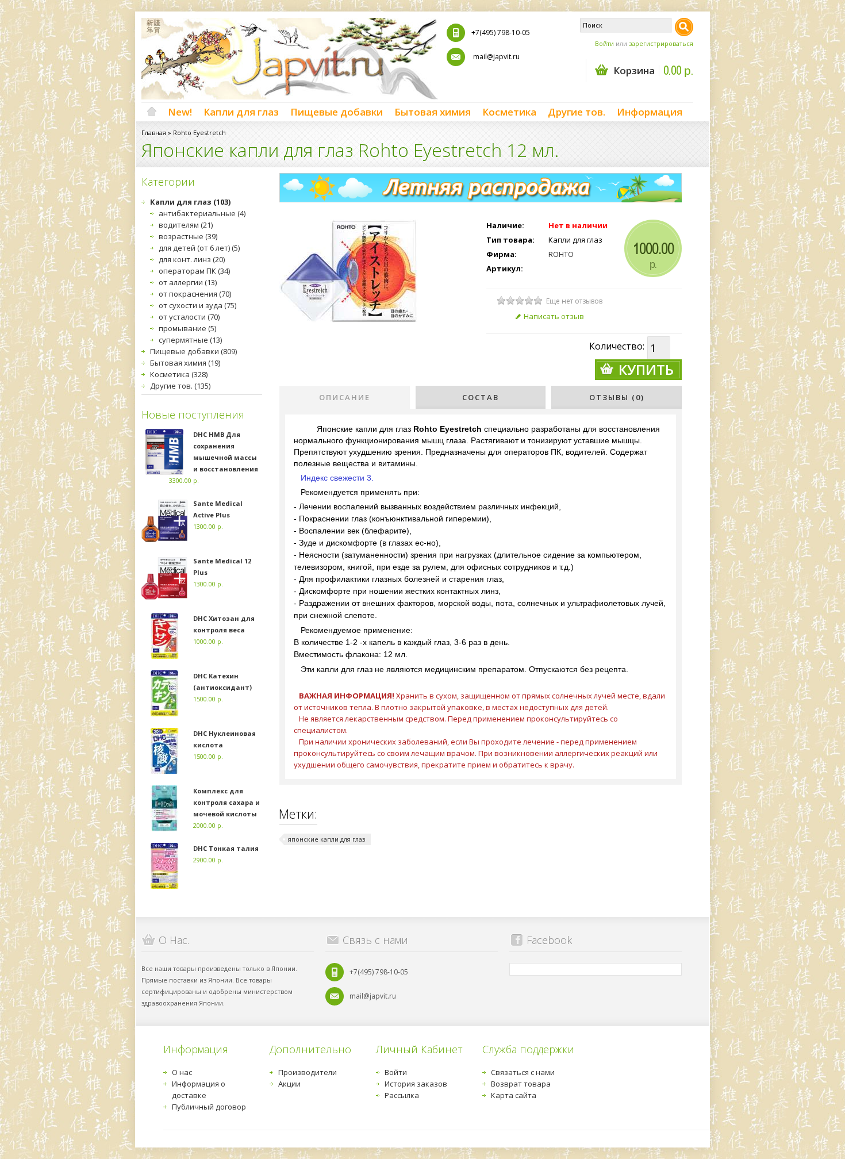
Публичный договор (209, 1107)
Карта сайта (513, 1095)
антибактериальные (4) (202, 213)
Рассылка (402, 1095)
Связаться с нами (523, 1072)
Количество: (616, 346)
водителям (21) (186, 225)
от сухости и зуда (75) (197, 305)
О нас (182, 1072)
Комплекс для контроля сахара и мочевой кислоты (226, 802)
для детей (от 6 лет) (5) (199, 248)
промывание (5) (187, 328)
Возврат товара (521, 1084)
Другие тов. (576, 111)
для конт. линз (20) (192, 259)
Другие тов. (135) (180, 386)
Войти (604, 43)
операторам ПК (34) (194, 271)
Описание (344, 397)
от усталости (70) (189, 317)
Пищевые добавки (336, 111)
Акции (289, 1084)
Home (151, 112)
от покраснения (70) (195, 294)
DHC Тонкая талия (226, 848)
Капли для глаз (241, 111)
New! (180, 111)
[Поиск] (684, 27)
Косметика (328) (179, 374)
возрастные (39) (188, 236)
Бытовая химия (432, 111)
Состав (480, 397)
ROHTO (561, 254)
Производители (307, 1072)
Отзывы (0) (616, 397)
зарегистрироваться (661, 43)
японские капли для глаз (326, 839)
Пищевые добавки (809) (193, 351)
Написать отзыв (554, 316)
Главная (153, 132)
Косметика (509, 111)
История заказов (416, 1084)
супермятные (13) (190, 340)
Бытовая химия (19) (185, 363)
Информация (649, 111)
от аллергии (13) (188, 282)
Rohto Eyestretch (199, 132)
